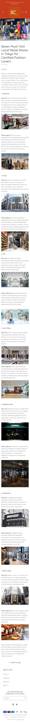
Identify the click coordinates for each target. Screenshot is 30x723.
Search (5, 685)
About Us (6, 674)
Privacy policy (21, 717)
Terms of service (11, 719)
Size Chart (6, 681)
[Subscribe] (25, 698)
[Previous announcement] (3, 3)
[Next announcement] (27, 3)
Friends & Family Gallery (13, 714)
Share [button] (4, 69)
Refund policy (13, 717)
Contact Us (6, 678)
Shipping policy (20, 719)
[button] (3, 12)
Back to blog (16, 662)
